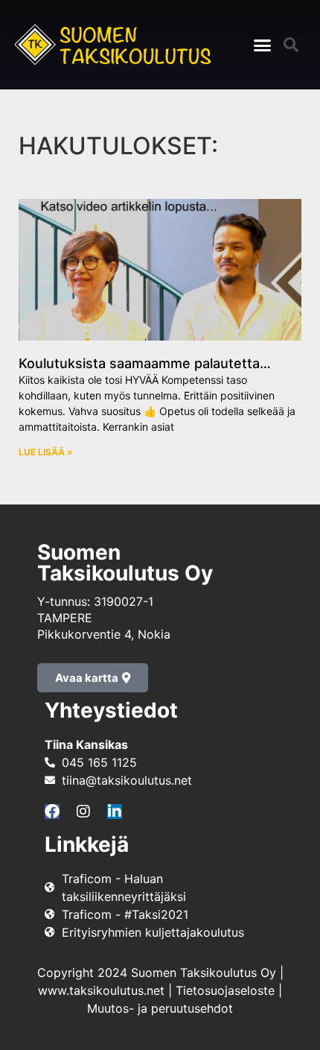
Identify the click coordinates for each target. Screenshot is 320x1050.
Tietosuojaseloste (225, 990)
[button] (263, 45)
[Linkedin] (114, 811)
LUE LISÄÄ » (46, 452)
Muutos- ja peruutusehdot (160, 1008)
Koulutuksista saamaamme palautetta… (145, 363)
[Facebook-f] (52, 811)
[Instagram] (83, 811)
